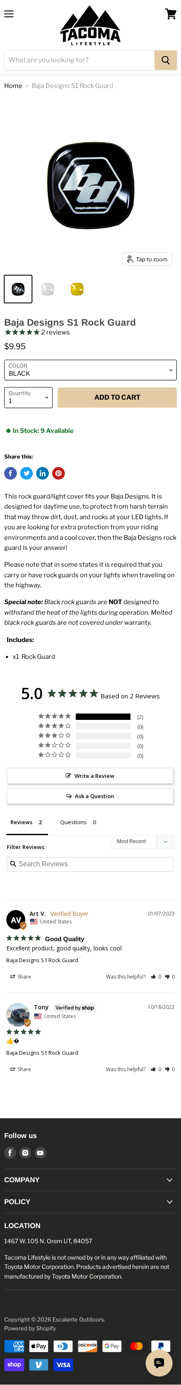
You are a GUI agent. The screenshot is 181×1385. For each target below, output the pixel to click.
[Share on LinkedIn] (42, 473)
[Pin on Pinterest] (58, 473)
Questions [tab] (73, 822)
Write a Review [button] (94, 776)
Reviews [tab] (21, 822)
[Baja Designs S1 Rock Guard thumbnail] (18, 289)
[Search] (165, 60)
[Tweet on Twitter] (26, 473)
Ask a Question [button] (94, 796)
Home (13, 86)
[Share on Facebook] (10, 473)
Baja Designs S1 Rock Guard (42, 960)
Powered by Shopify (30, 1328)
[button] (156, 976)
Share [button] (23, 976)
